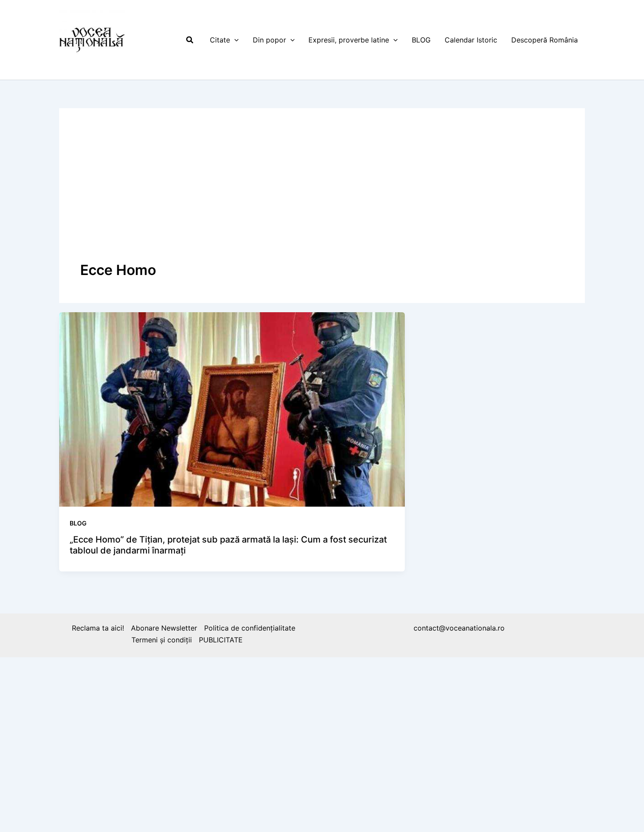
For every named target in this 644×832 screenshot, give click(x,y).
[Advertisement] (322, 195)
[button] (190, 40)
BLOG (78, 523)
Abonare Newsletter (164, 628)
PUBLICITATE (221, 639)
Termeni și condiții (161, 639)
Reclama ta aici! (98, 628)
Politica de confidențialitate (249, 628)
